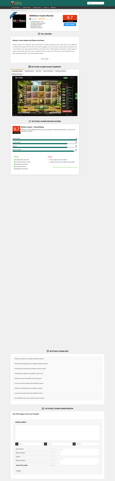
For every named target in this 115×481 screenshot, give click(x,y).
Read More (45, 59)
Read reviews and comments (60, 167)
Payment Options (20, 460)
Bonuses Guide (37, 7)
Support (18, 456)
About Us (46, 7)
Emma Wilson (34, 19)
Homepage (13, 10)
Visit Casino (70, 24)
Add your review (73, 167)
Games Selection (20, 453)
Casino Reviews (15, 7)
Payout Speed (19, 449)
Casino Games (26, 7)
